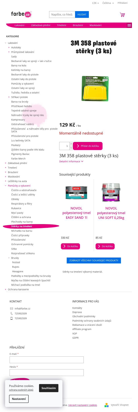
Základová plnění (17, 163)
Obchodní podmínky (83, 316)
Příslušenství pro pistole (24, 136)
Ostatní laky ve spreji (23, 88)
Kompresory (18, 119)
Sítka (14, 248)
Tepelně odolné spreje (24, 110)
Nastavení (19, 399)
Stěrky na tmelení (21, 226)
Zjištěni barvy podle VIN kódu (27, 149)
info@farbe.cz (22, 308)
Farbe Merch (18, 158)
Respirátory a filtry (21, 203)
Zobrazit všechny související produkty (93, 260)
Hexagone (17, 271)
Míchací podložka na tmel (25, 284)
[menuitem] (19, 25)
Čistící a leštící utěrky (23, 194)
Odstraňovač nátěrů (22, 124)
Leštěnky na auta (17, 181)
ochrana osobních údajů (21, 389)
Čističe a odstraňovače (24, 190)
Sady (14, 56)
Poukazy (15, 145)
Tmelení (12, 167)
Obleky (15, 199)
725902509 (21, 313)
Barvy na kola (18, 65)
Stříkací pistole (19, 97)
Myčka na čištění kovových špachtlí (30, 280)
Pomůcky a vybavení (22, 83)
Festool (16, 262)
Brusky (15, 257)
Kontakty (77, 307)
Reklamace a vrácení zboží (87, 324)
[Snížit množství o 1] (71, 148)
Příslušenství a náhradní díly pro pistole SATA (34, 130)
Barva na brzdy (19, 101)
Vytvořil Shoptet (120, 404)
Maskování (14, 176)
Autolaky (16, 47)
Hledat (82, 14)
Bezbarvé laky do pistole (25, 74)
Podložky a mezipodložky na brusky (31, 275)
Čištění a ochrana (21, 217)
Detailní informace (69, 161)
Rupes (15, 266)
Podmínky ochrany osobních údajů (91, 320)
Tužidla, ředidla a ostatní (25, 92)
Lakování (13, 42)
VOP (74, 333)
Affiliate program (81, 329)
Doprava (77, 312)
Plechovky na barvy (22, 221)
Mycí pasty (17, 212)
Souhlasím (49, 388)
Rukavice (16, 208)
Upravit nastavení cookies (82, 405)
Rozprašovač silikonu (23, 253)
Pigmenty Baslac (20, 154)
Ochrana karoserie (18, 289)
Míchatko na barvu (21, 230)
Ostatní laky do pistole (23, 79)
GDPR (75, 337)
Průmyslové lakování (22, 52)
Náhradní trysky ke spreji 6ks (27, 115)
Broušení (13, 172)
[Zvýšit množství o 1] (71, 144)
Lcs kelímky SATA (20, 140)
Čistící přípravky (20, 235)
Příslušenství (18, 239)
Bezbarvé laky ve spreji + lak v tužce (31, 61)
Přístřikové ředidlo (21, 106)
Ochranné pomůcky (22, 244)
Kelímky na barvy (20, 70)
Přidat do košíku (90, 145)
